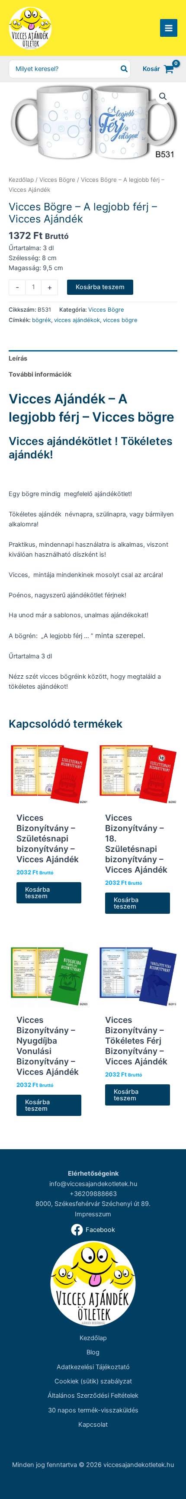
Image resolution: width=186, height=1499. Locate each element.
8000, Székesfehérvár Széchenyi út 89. (93, 1204)
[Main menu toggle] (168, 27)
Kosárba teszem (100, 287)
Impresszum (93, 1214)
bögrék (41, 319)
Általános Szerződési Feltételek (93, 1395)
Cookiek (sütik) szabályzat (93, 1381)
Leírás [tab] (18, 358)
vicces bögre (120, 319)
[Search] (124, 69)
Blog (93, 1352)
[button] (163, 96)
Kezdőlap (21, 179)
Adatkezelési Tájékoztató (93, 1367)
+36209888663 (93, 1194)
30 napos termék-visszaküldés (93, 1410)
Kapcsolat (93, 1424)
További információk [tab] (40, 374)
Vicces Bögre (57, 179)
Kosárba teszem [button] (37, 893)
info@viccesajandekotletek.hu (93, 1184)
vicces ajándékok (77, 319)
